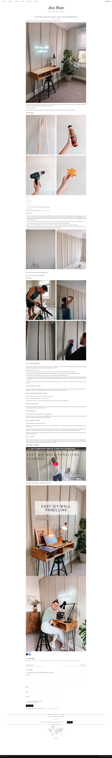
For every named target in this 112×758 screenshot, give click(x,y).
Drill (27, 203)
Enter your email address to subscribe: (56, 716)
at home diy (29, 660)
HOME (4, 1)
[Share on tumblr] (34, 658)
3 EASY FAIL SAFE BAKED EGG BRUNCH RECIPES (34, 666)
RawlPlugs (29, 205)
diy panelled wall (35, 660)
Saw (28, 198)
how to (50, 660)
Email (27, 691)
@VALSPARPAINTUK (45, 210)
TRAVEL (10, 1)
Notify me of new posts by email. (32, 702)
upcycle (73, 660)
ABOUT (36, 1)
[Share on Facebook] (29, 658)
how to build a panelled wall (57, 660)
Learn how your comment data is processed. (51, 708)
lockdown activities (67, 660)
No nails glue (29, 201)
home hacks (46, 660)
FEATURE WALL (41, 660)
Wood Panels (29, 196)
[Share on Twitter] (31, 658)
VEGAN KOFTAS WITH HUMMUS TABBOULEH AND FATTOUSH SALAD (74, 666)
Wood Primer (29, 208)
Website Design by (105, 756)
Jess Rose (56, 8)
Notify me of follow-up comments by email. (34, 701)
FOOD (22, 1)
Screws (28, 207)
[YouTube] (108, 1)
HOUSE (16, 1)
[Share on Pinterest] (33, 658)
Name (27, 687)
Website (27, 696)
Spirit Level (29, 200)
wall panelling (78, 660)
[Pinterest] (106, 1)
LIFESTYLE (29, 1)
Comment (28, 674)
